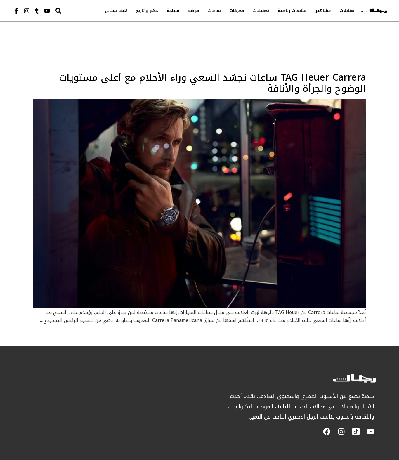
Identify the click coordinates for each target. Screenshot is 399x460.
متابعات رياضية (292, 11)
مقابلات (347, 11)
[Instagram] (27, 11)
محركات (237, 11)
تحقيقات (261, 11)
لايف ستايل (116, 11)
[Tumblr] (37, 11)
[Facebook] (326, 431)
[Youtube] (47, 11)
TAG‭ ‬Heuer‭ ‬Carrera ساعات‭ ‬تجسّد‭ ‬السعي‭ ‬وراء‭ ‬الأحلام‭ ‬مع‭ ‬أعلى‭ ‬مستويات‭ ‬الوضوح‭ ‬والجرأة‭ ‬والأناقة (212, 83)
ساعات (214, 11)
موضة (193, 11)
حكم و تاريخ (147, 11)
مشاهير (323, 11)
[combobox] (71, 10)
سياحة (173, 11)
